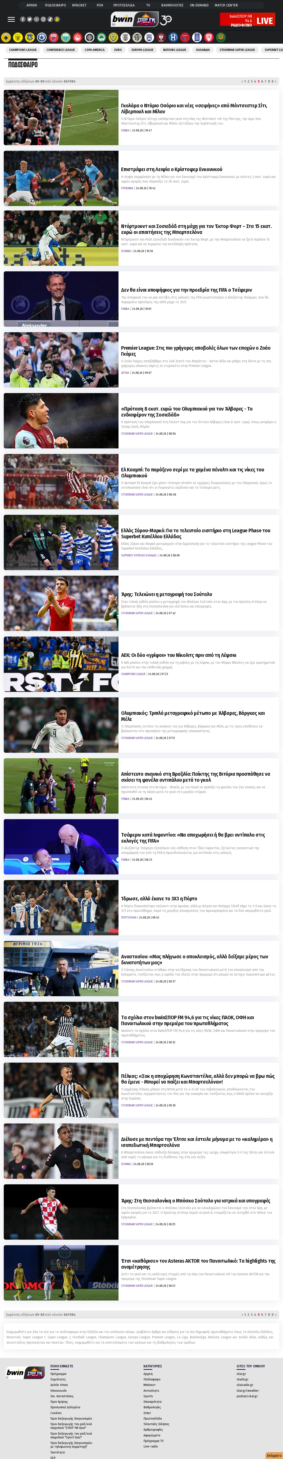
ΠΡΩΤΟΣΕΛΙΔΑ (124, 5)
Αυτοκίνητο (151, 1391)
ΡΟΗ (100, 5)
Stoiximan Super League (237, 50)
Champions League (23, 50)
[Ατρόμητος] (42, 37)
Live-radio (150, 1446)
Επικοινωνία (58, 1391)
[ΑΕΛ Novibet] (161, 37)
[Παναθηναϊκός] (101, 37)
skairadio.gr (245, 1385)
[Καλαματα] (137, 37)
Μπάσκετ (149, 1385)
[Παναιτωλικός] (113, 37)
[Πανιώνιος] (185, 37)
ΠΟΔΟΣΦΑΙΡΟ (55, 5)
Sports (148, 1396)
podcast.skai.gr (247, 1396)
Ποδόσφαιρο (152, 1379)
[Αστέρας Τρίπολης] (30, 37)
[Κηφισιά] (149, 37)
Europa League (142, 50)
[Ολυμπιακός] (77, 37)
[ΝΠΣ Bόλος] (54, 37)
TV (148, 5)
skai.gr (241, 1374)
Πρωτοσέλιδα (152, 1418)
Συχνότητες (58, 1379)
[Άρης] (18, 37)
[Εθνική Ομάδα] (197, 37)
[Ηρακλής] (173, 37)
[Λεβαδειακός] (66, 37)
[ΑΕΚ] (6, 37)
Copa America (95, 50)
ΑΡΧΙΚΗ (32, 5)
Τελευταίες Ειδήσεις (156, 1424)
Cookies (56, 1413)
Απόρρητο (274, 1455)
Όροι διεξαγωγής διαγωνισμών (71, 1418)
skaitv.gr (243, 1379)
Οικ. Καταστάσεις (62, 1396)
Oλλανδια (203, 50)
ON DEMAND (199, 5)
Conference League (60, 50)
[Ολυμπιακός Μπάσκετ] (209, 37)
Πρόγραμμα (58, 1374)
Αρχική (148, 1374)
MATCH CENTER (226, 5)
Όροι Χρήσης (59, 1402)
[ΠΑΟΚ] (125, 37)
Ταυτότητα (57, 1452)
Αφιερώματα (151, 1435)
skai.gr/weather (248, 1391)
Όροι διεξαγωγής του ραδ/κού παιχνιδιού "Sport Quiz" (71, 1435)
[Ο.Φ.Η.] (89, 37)
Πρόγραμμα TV (153, 1441)
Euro (118, 50)
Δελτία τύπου (59, 1385)
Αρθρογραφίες (153, 1430)
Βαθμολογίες (152, 1407)
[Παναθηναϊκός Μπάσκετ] (221, 37)
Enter (147, 1413)
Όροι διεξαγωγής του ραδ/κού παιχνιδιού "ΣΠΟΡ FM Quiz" (71, 1426)
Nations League (174, 50)
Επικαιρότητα (152, 1402)
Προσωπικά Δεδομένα (65, 1407)
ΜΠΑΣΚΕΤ (79, 5)
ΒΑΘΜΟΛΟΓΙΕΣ (172, 5)
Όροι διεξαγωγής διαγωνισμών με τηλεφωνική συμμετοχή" (71, 1445)
